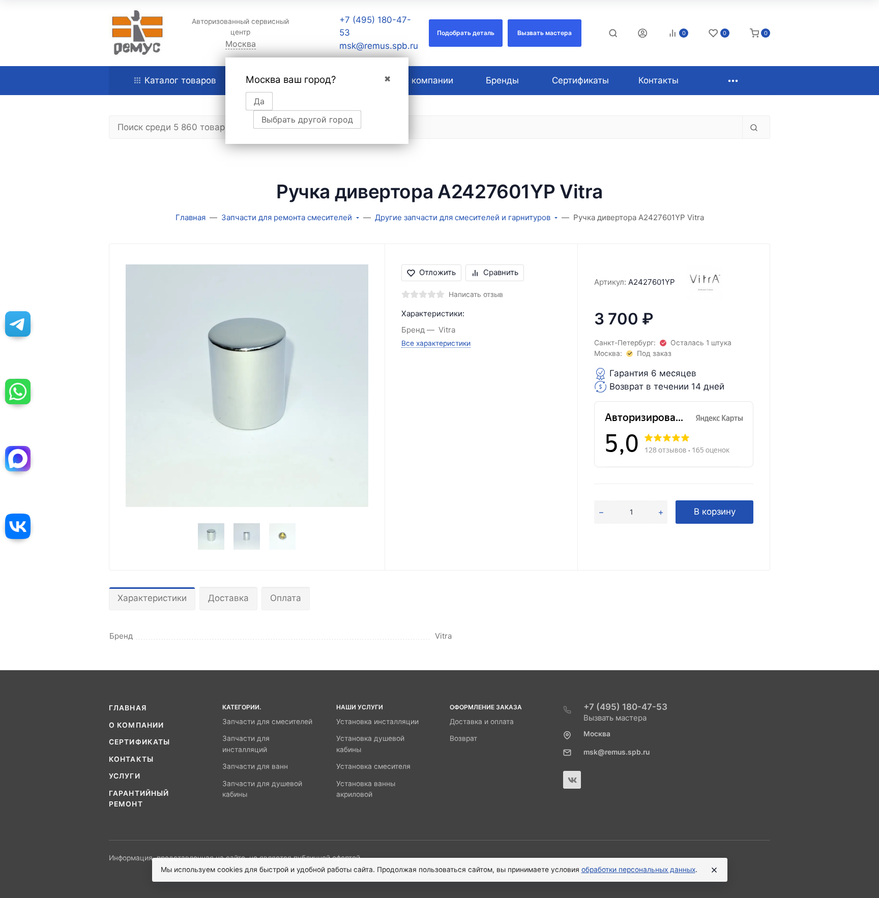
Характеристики (152, 598)
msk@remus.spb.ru (378, 46)
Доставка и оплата (482, 721)
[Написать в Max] (18, 458)
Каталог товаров (180, 80)
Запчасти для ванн (255, 766)
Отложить (437, 272)
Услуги (124, 776)
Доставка (228, 598)
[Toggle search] (613, 33)
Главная (127, 708)
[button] (466, 33)
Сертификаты (139, 742)
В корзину (715, 511)
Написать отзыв (476, 294)
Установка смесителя (373, 766)
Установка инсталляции (377, 721)
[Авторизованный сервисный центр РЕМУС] (137, 33)
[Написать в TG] (18, 324)
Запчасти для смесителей (267, 721)
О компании (136, 725)
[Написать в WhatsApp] (18, 391)
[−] (601, 512)
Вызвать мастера (615, 718)
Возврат (463, 738)
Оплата (285, 598)
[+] (661, 512)
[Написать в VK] (18, 526)
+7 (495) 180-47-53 (625, 707)
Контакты (131, 759)
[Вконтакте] (572, 780)
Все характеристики (436, 343)
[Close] (714, 870)
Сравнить (500, 272)
